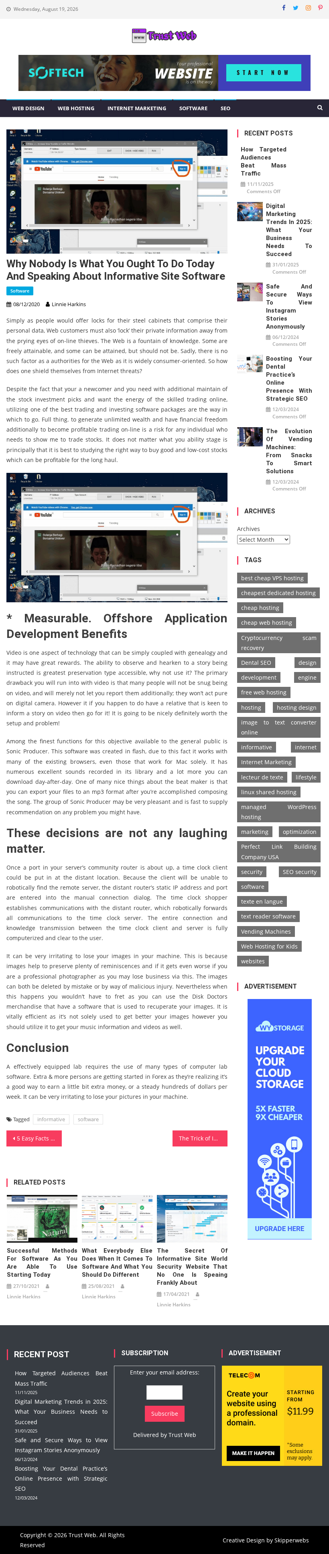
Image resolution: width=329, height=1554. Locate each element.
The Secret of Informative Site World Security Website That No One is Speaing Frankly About (192, 1266)
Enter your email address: (164, 1372)
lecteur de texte (262, 777)
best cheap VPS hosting (272, 578)
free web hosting (263, 692)
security (251, 872)
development (258, 677)
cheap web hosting (266, 622)
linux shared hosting (269, 792)
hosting (251, 707)
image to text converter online (279, 727)
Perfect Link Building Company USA (279, 851)
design (308, 662)
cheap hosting (260, 608)
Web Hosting (76, 108)
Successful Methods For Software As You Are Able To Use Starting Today (42, 1262)
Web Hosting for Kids (269, 946)
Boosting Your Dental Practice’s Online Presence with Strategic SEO (289, 378)
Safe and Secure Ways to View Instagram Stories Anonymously (289, 306)
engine (307, 677)
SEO (225, 108)
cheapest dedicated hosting (278, 593)
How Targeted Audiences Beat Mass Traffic (264, 161)
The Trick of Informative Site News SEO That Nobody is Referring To (203, 1138)
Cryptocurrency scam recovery (279, 643)
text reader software (268, 916)
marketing (254, 832)
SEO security (300, 872)
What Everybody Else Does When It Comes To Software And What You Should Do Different (117, 1262)
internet (306, 747)
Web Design (28, 108)
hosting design (297, 707)
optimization (300, 832)
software (88, 1119)
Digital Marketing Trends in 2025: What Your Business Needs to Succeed (289, 230)
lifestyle (306, 777)
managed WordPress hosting (279, 812)
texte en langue (262, 901)
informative (51, 1119)
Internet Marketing (137, 108)
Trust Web (182, 1435)
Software (193, 108)
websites (253, 961)
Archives (248, 529)
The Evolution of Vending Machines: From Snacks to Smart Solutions (289, 451)
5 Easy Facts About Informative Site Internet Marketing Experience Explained (39, 1138)
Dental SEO (256, 662)
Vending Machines (266, 931)
